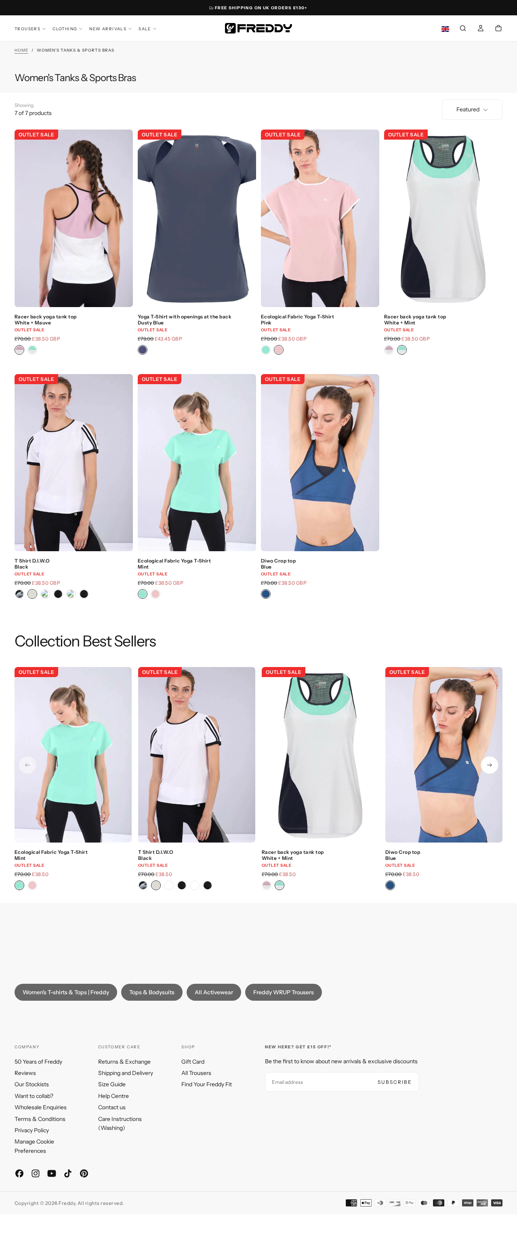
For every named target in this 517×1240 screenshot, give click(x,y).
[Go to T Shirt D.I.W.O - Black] (74, 463)
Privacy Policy (32, 1130)
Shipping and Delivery (125, 1073)
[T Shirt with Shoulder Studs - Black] (58, 594)
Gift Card (192, 1061)
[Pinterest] (84, 1173)
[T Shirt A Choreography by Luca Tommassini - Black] (19, 594)
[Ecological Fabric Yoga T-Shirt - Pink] (279, 350)
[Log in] (481, 29)
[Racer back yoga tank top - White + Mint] (32, 350)
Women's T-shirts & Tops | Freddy (66, 992)
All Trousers (196, 1073)
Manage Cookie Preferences (34, 1146)
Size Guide (112, 1084)
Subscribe (395, 1082)
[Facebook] (19, 1173)
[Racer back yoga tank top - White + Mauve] (19, 350)
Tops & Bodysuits (151, 992)
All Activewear (214, 992)
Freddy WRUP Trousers (283, 992)
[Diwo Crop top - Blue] (266, 594)
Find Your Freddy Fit (206, 1084)
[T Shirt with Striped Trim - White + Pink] (71, 594)
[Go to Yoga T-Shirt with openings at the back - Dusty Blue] (197, 218)
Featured (467, 109)
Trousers (27, 28)
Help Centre (113, 1096)
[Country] (445, 29)
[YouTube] (52, 1173)
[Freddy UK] (258, 28)
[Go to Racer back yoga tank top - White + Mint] (443, 218)
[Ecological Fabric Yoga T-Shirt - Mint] (266, 350)
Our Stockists (32, 1084)
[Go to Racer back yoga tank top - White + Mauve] (74, 218)
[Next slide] (489, 765)
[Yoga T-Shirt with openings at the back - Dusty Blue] (143, 350)
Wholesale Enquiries (41, 1107)
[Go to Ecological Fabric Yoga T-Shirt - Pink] (320, 218)
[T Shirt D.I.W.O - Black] (32, 594)
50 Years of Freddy (38, 1061)
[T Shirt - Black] (84, 594)
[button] (463, 29)
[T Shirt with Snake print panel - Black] (45, 594)
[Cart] (498, 29)
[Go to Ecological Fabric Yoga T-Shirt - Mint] (197, 463)
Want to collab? (34, 1096)
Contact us (112, 1107)
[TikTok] (68, 1173)
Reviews (25, 1073)
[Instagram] (35, 1173)
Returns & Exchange (124, 1061)
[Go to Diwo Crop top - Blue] (320, 463)
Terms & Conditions (40, 1119)
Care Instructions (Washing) (120, 1123)
